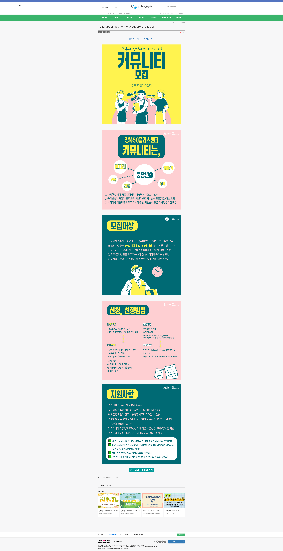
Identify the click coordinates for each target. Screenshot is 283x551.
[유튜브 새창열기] (160, 542)
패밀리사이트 (175, 542)
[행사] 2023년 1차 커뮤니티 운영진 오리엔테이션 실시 (130, 512)
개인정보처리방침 (113, 535)
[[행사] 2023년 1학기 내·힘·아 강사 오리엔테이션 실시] (108, 500)
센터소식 (183, 22)
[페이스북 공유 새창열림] (99, 32)
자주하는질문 (119, 13)
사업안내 (116, 18)
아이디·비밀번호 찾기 (179, 13)
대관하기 (181, 535)
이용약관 (100, 535)
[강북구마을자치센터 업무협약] (152, 500)
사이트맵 (125, 535)
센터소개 (178, 18)
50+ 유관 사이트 (111, 13)
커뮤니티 (141, 18)
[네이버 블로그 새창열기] (165, 542)
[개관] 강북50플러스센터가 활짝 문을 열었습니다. (174, 512)
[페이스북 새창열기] (157, 542)
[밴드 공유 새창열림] (108, 32)
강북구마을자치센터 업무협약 (152, 511)
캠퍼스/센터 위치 (101, 13)
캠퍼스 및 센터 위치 (138, 535)
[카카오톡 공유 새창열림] (102, 32)
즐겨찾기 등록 (127, 13)
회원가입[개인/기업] (169, 13)
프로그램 (129, 18)
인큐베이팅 (154, 18)
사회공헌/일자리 (166, 18)
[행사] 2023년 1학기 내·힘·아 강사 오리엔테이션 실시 (108, 512)
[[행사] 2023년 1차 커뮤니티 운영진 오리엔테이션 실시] (130, 500)
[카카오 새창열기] (162, 542)
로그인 (161, 13)
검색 (20, 6)
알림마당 (104, 18)
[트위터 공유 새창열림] (105, 32)
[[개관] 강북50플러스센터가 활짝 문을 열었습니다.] (174, 500)
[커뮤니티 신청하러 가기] (141, 39)
